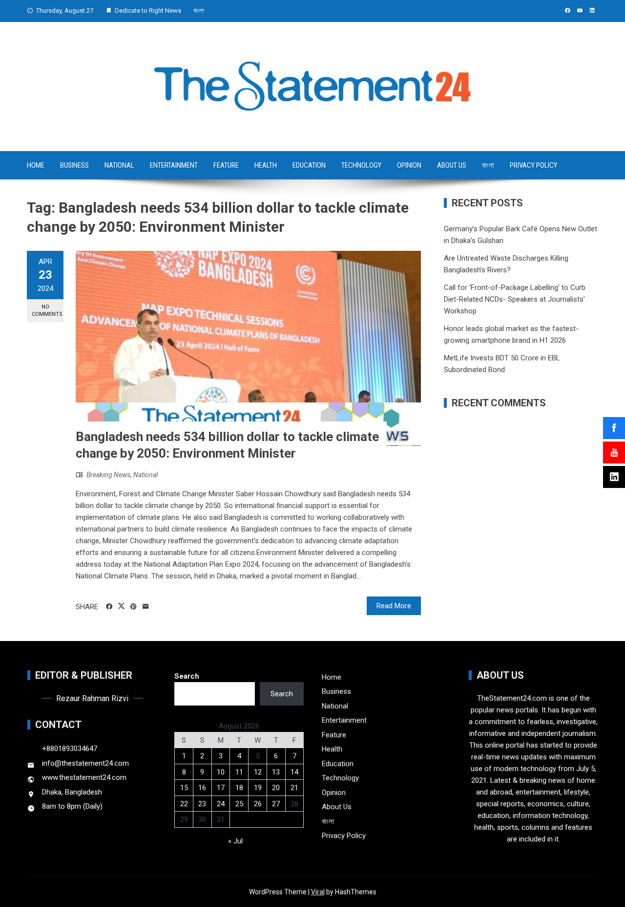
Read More (393, 605)
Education (309, 165)
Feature (226, 165)
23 (202, 803)
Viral (318, 892)
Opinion (409, 165)
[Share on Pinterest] (133, 607)
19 (258, 787)
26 (258, 803)
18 (239, 787)
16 (202, 787)
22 (184, 803)
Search (186, 676)
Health (265, 165)
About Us (451, 165)
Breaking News (108, 475)
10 (221, 772)
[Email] (146, 607)
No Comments (47, 310)
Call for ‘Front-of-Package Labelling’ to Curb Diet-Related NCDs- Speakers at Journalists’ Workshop (514, 299)
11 (239, 772)
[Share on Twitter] (121, 606)
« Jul (235, 841)
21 (294, 787)
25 (239, 803)
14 (294, 772)
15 (184, 787)
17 (221, 787)
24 (221, 803)
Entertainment (174, 165)
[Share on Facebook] (109, 607)
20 (276, 787)
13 (276, 772)
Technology (361, 165)
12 (258, 772)
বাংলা (198, 10)
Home (35, 165)
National (119, 165)
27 (276, 803)
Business (74, 165)
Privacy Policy (533, 165)
